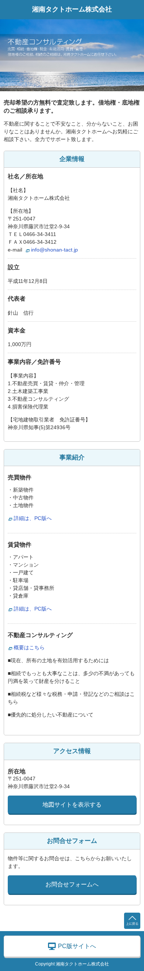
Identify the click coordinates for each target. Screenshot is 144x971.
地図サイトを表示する (72, 804)
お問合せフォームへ (72, 884)
